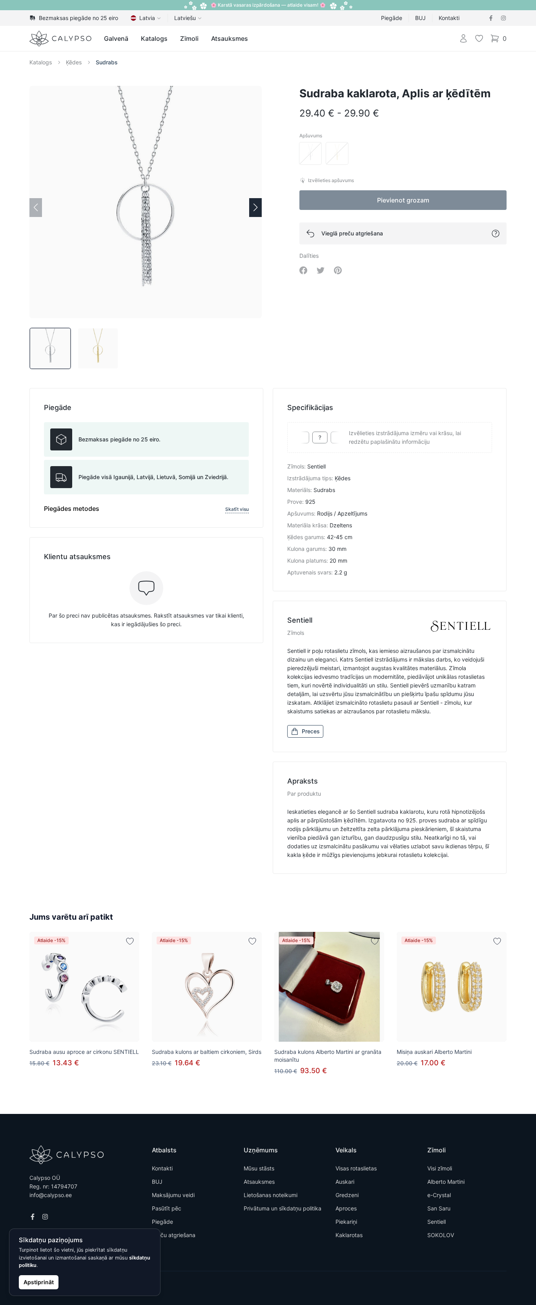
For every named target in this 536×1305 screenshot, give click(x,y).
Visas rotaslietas (356, 1168)
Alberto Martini (446, 1181)
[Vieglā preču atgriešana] (495, 233)
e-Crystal (439, 1195)
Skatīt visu (237, 509)
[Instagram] (503, 18)
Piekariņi (346, 1221)
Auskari (344, 1181)
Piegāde (391, 18)
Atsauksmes (229, 38)
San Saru (438, 1208)
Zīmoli (189, 38)
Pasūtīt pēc (166, 1208)
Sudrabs (107, 62)
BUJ (420, 18)
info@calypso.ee (50, 1195)
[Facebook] (490, 18)
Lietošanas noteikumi (270, 1195)
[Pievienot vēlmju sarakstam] (129, 941)
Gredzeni (347, 1195)
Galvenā (116, 38)
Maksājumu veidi (173, 1195)
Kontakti (449, 18)
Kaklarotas (349, 1235)
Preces (311, 731)
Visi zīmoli (439, 1168)
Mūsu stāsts (259, 1168)
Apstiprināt (39, 1282)
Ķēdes (74, 62)
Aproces (346, 1208)
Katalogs (154, 38)
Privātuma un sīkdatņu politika (282, 1208)
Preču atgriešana (173, 1235)
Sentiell (436, 1221)
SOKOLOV (440, 1235)
